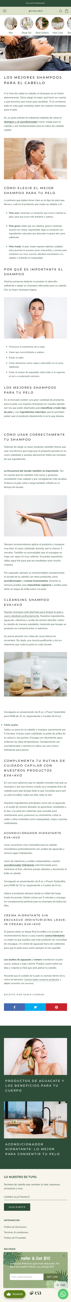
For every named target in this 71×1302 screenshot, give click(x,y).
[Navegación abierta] (4, 11)
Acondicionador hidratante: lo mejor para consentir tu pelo (32, 1149)
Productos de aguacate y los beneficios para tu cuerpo (35, 1085)
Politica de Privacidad (15, 1237)
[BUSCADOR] (60, 11)
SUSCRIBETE (17, 1207)
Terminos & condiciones (16, 1232)
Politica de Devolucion (15, 1227)
